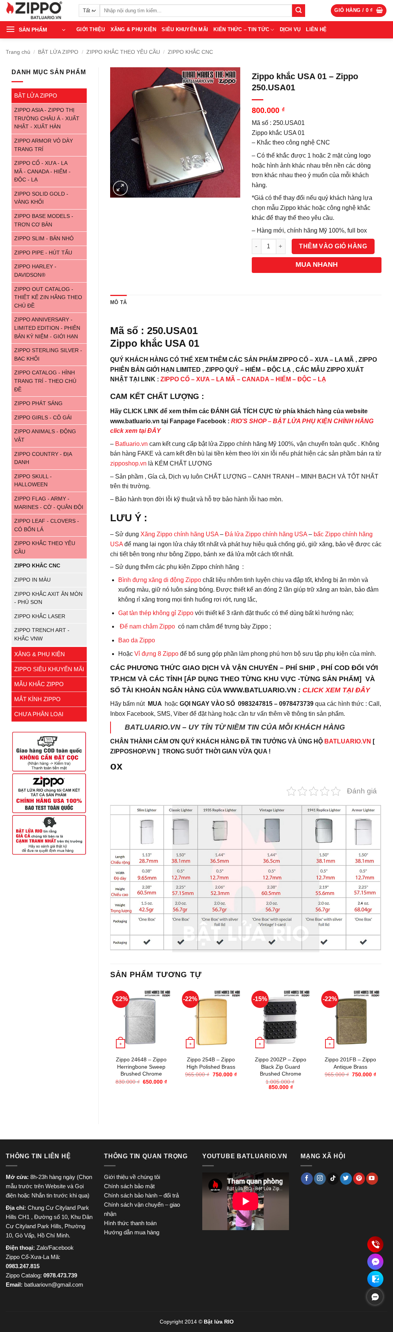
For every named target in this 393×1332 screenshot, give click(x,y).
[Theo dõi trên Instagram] (320, 1178)
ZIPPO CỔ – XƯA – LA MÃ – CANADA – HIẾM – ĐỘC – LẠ (243, 379)
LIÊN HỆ (316, 29)
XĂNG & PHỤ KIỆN (134, 29)
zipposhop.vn (128, 463)
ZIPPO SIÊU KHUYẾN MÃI (49, 669)
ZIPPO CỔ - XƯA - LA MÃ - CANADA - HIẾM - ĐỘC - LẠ (42, 171)
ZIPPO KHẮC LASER (39, 616)
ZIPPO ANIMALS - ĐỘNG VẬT (45, 436)
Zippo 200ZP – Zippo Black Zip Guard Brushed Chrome (280, 1066)
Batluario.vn (131, 444)
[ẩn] (375, 1297)
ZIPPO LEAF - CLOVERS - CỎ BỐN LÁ (46, 525)
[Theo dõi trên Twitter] (346, 1178)
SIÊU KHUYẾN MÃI (185, 29)
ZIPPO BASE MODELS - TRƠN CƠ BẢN (43, 220)
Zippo (147, 640)
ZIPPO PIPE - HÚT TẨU (43, 253)
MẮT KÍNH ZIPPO (37, 699)
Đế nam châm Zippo (147, 626)
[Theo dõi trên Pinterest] (359, 1178)
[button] (358, 10)
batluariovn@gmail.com (53, 1284)
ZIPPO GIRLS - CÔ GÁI (43, 418)
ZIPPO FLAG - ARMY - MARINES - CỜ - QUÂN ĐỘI (48, 503)
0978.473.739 (60, 1275)
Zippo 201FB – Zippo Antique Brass (350, 1063)
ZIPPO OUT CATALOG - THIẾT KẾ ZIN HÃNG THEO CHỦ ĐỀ (48, 297)
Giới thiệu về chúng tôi (132, 1177)
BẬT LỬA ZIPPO (58, 52)
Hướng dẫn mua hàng (131, 1232)
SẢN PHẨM (33, 30)
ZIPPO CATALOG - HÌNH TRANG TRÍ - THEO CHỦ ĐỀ (45, 381)
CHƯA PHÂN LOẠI (38, 714)
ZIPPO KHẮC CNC (190, 52)
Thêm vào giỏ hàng (333, 246)
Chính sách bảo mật (129, 1186)
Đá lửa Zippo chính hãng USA (266, 534)
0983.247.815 (23, 1266)
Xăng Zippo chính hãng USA (179, 534)
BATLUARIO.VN (347, 741)
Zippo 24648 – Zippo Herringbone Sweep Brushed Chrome (141, 1066)
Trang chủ (18, 52)
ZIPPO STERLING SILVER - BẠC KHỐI (48, 355)
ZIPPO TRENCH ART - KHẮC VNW (41, 634)
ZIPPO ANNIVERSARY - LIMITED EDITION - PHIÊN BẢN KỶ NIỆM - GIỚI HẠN (47, 328)
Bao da (128, 640)
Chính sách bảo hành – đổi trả (141, 1195)
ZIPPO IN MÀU (32, 580)
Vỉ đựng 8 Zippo (156, 653)
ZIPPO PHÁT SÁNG (38, 403)
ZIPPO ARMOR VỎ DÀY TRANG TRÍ (43, 145)
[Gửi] (298, 10)
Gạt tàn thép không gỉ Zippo (156, 613)
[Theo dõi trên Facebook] (307, 1178)
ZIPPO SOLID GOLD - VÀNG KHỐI (41, 198)
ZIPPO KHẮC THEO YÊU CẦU (123, 52)
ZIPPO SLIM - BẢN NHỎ (44, 238)
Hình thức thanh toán (130, 1223)
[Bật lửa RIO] (36, 10)
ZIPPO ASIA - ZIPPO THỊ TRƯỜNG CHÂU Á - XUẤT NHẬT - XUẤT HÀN (46, 118)
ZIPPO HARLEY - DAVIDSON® (35, 271)
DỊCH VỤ (290, 29)
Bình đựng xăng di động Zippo (159, 580)
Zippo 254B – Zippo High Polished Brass (211, 1063)
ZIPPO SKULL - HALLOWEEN (33, 481)
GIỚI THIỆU (90, 29)
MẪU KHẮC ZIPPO (39, 684)
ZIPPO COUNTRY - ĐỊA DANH (43, 458)
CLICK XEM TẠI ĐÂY (336, 690)
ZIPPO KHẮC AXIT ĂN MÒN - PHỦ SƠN (48, 598)
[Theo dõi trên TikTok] (333, 1178)
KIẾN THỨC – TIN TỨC (241, 29)
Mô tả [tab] (118, 302)
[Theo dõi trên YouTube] (372, 1178)
